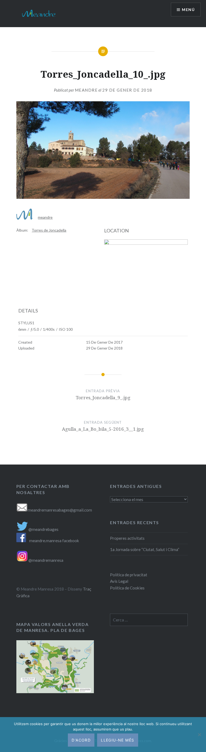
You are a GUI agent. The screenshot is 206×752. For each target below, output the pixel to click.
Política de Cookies (127, 587)
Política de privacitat (128, 574)
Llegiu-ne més (117, 740)
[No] (199, 734)
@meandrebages (43, 529)
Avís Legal (119, 581)
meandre (86, 90)
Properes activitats (127, 538)
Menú (188, 9)
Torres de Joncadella (49, 230)
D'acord (81, 740)
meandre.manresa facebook (54, 540)
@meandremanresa (45, 560)
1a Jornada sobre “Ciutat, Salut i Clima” (144, 549)
